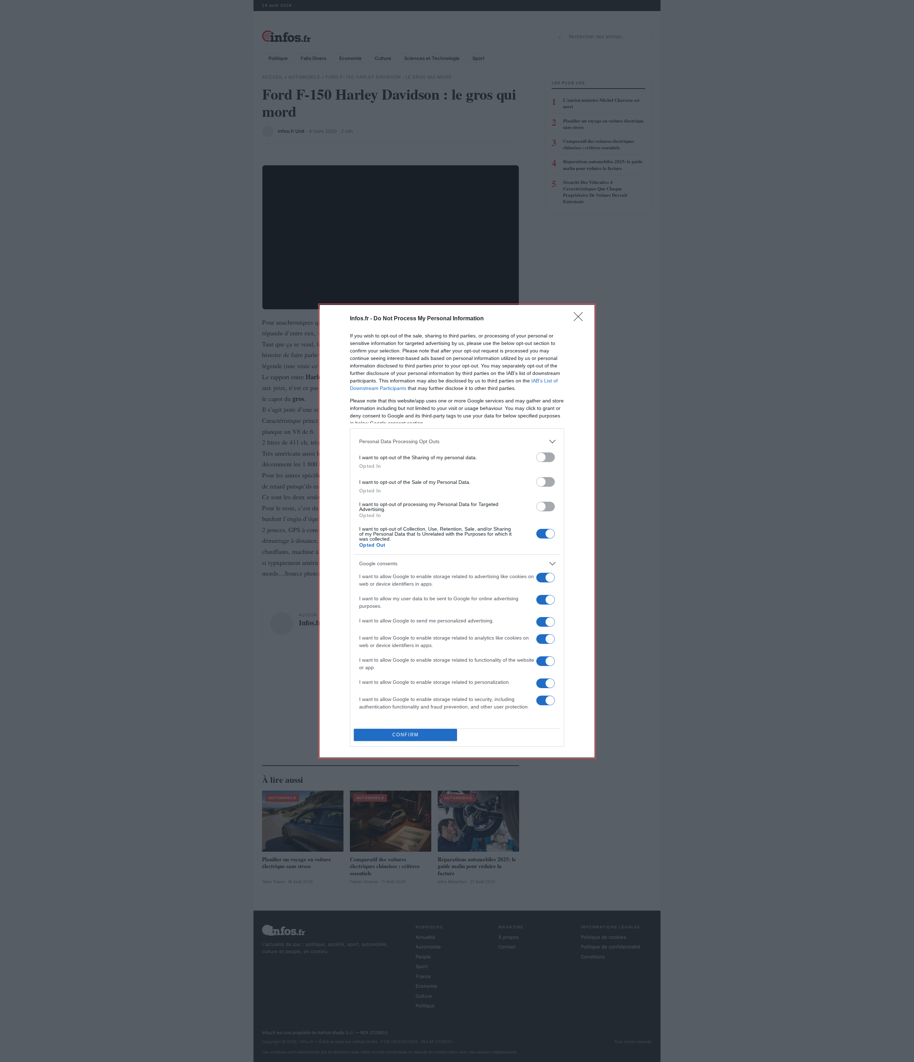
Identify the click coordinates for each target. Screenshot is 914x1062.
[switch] (545, 457)
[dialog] (457, 531)
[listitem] (457, 441)
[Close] (580, 319)
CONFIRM (405, 734)
